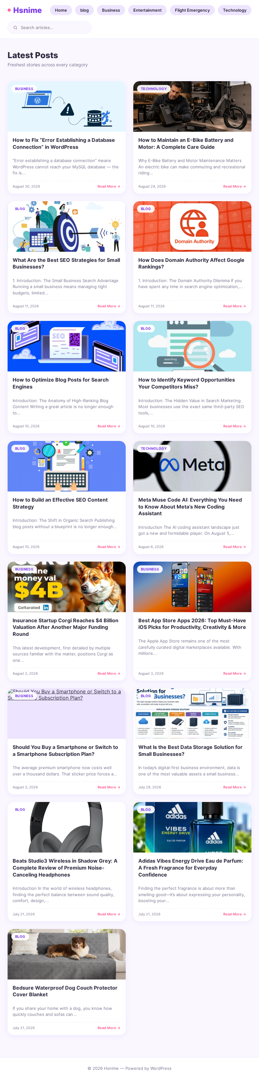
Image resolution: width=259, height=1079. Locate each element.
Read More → (109, 186)
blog (84, 10)
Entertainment (147, 10)
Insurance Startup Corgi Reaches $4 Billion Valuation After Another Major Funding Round (65, 627)
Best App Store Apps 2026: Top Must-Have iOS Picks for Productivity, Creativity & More (192, 623)
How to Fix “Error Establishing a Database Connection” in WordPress (64, 143)
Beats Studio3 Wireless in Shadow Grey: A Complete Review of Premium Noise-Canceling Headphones (65, 867)
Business (111, 10)
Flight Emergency (192, 10)
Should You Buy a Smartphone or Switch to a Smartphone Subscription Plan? (65, 750)
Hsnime (27, 10)
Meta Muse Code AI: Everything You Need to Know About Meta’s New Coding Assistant (190, 506)
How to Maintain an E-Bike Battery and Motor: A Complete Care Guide (185, 143)
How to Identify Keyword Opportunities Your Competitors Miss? (186, 383)
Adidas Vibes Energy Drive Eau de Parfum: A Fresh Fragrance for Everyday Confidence (190, 867)
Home (61, 10)
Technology (234, 10)
